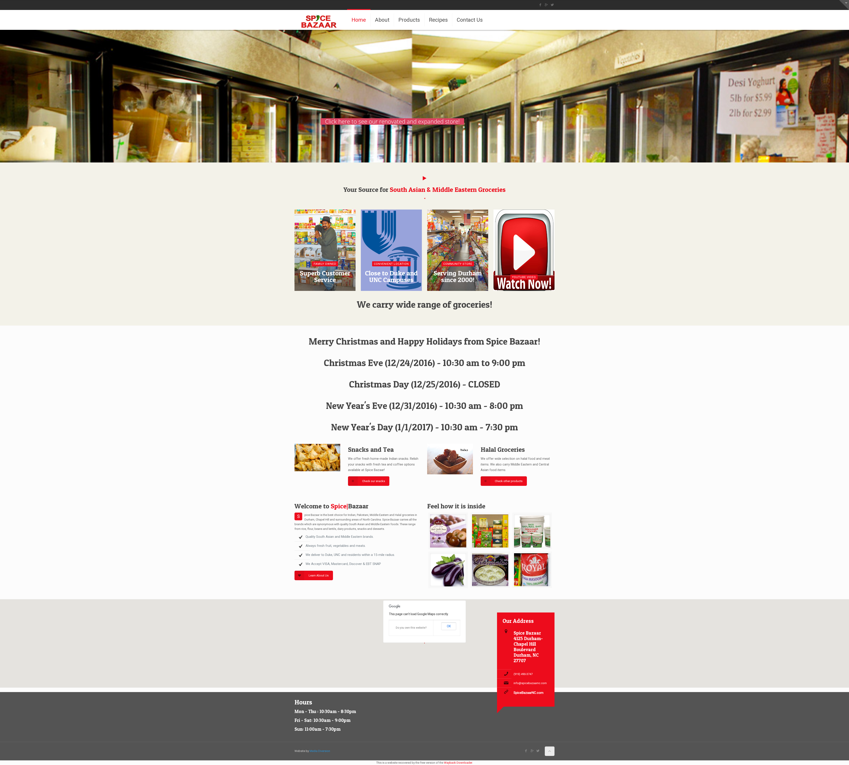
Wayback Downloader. (458, 762)
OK (449, 626)
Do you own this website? (411, 627)
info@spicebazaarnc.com (530, 683)
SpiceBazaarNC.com (528, 693)
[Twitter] (552, 5)
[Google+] (546, 5)
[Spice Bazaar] (319, 20)
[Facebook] (540, 5)
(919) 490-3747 (523, 674)
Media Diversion (320, 751)
